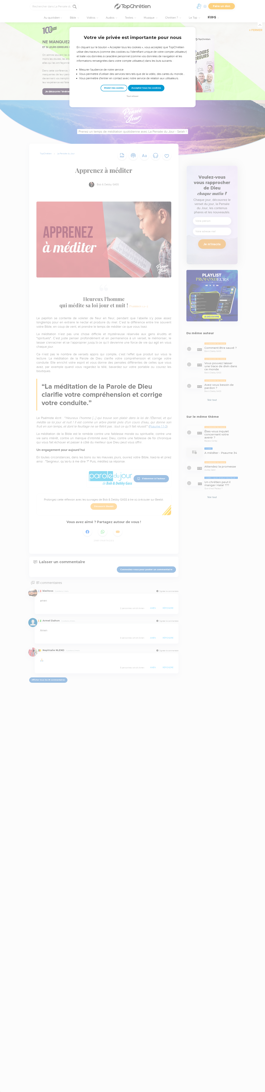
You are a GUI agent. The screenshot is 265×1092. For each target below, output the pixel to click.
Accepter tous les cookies (146, 88)
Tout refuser (132, 96)
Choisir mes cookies (114, 88)
